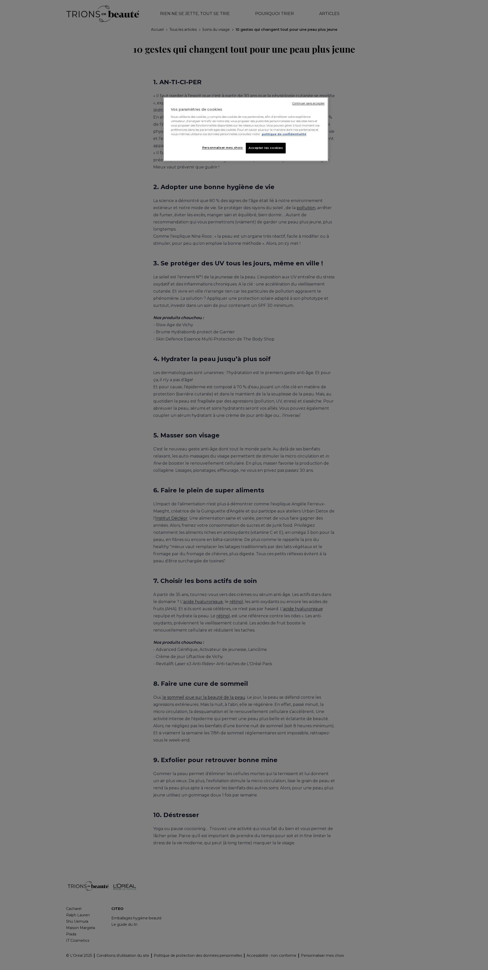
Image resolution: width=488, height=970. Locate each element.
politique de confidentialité (284, 134)
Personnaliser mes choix (222, 147)
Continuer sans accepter (308, 103)
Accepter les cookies (266, 148)
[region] (245, 129)
